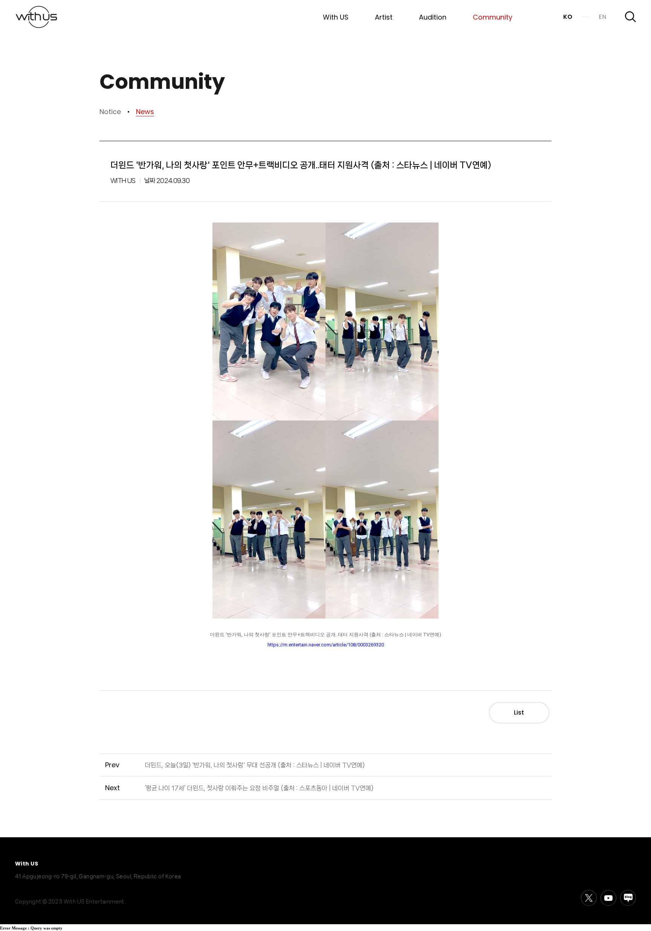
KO (567, 16)
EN (602, 16)
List (519, 712)
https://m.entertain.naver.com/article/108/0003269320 (325, 645)
